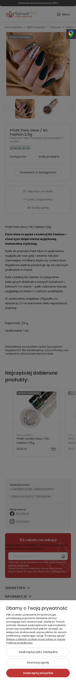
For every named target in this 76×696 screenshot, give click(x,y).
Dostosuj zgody (38, 662)
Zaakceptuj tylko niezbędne (38, 652)
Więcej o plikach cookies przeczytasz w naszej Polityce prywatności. (35, 641)
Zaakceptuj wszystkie (38, 673)
